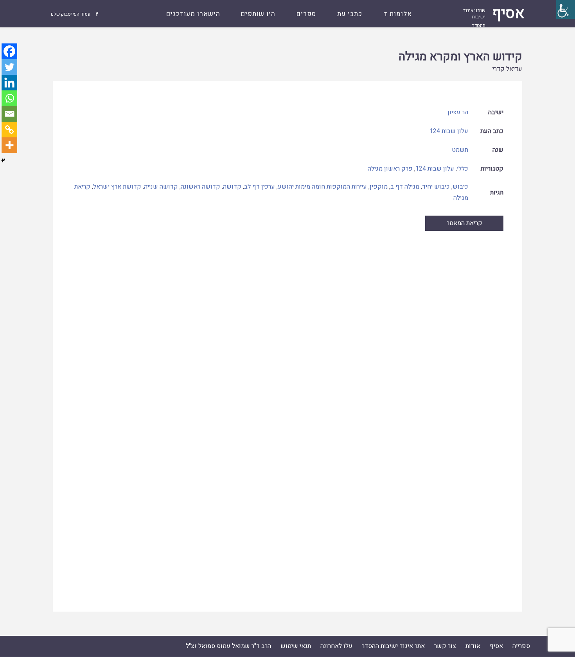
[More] (9, 145)
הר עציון (457, 112)
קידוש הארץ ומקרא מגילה (460, 56)
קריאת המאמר (464, 223)
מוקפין (379, 186)
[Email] (9, 114)
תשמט (460, 150)
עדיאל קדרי (507, 69)
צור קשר (445, 646)
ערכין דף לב (259, 186)
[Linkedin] (9, 82)
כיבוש (460, 186)
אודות (472, 646)
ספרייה (521, 646)
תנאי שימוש (295, 646)
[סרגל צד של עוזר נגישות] (565, 9)
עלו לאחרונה (336, 646)
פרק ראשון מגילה (390, 168)
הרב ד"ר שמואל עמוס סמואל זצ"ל (228, 646)
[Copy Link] (9, 129)
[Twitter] (9, 67)
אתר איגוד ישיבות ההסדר (393, 646)
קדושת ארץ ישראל (117, 186)
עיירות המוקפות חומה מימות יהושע (322, 186)
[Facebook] (9, 51)
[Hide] (3, 160)
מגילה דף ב (404, 186)
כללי (462, 168)
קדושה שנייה (161, 186)
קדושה (232, 186)
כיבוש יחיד (436, 186)
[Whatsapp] (9, 98)
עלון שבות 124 (448, 131)
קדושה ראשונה (200, 186)
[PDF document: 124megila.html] (287, 413)
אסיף (496, 646)
